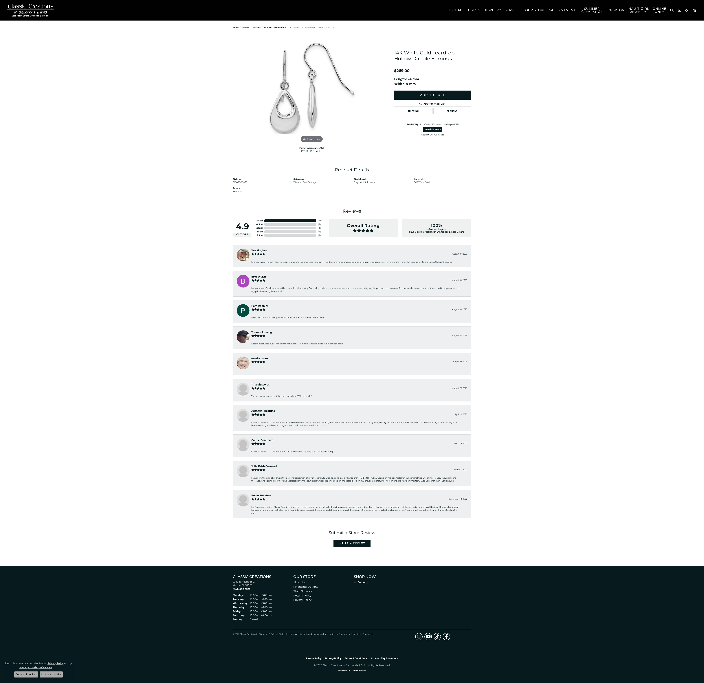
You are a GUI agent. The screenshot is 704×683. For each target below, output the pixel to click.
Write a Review (352, 543)
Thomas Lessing (261, 332)
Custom (473, 10)
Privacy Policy (302, 600)
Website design (302, 634)
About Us (299, 582)
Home (236, 27)
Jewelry (492, 10)
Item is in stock (433, 129)
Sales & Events (563, 10)
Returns (452, 111)
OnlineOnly (659, 10)
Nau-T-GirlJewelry (638, 10)
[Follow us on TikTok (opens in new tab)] (437, 636)
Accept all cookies (51, 674)
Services (513, 10)
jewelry (245, 27)
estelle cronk (259, 358)
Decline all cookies (26, 674)
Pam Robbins (259, 305)
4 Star (259, 224)
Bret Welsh (258, 276)
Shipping (413, 111)
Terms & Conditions (356, 658)
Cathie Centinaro (262, 440)
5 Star (259, 220)
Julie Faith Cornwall (264, 466)
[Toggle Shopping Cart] (694, 10)
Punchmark (344, 634)
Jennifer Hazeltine (263, 410)
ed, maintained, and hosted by (324, 634)
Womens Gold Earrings (275, 27)
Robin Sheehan (261, 495)
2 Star (259, 231)
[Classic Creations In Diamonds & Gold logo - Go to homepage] (29, 10)
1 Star (260, 235)
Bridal (455, 10)
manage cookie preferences (35, 667)
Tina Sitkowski (260, 384)
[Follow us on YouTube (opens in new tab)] (428, 636)
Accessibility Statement (362, 634)
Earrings (257, 27)
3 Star (259, 228)
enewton (615, 10)
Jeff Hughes (259, 250)
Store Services (302, 591)
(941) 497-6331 (311, 151)
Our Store (535, 10)
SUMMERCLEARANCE (592, 10)
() (320, 220)
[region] (312, 89)
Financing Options (305, 586)
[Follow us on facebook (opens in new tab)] (446, 636)
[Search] (672, 10)
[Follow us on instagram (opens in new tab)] (419, 636)
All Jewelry (361, 582)
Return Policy (302, 595)
